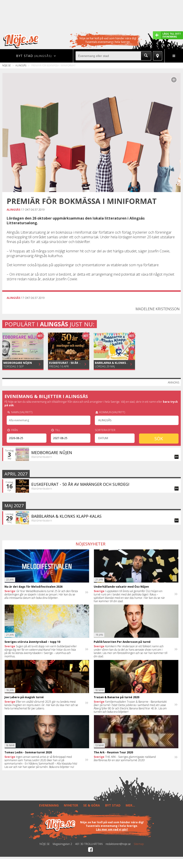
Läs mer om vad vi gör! (112, 829)
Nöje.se (6, 65)
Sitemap (139, 844)
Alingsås (20, 65)
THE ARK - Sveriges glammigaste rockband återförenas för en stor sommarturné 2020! (125, 758)
